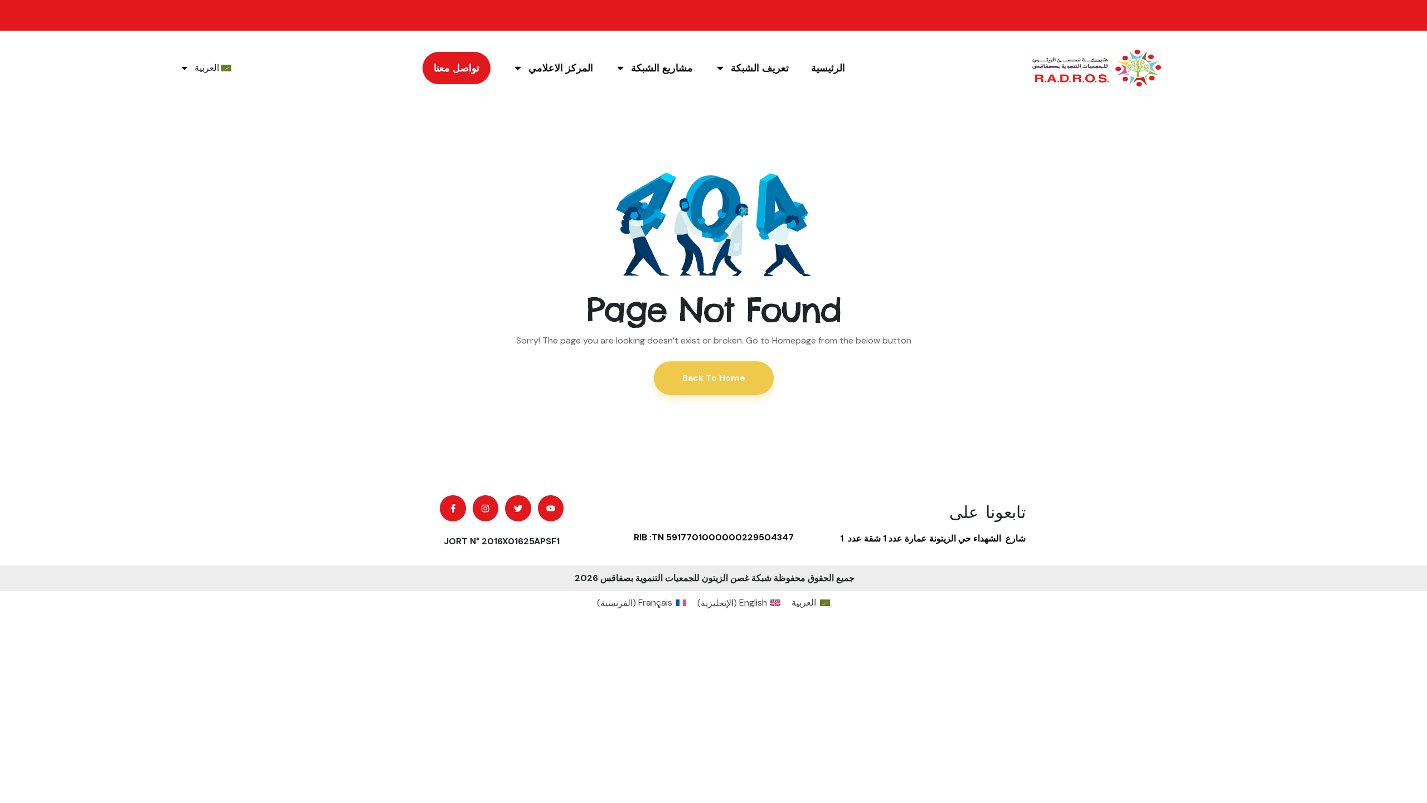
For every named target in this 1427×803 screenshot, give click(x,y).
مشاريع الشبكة (662, 68)
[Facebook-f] (453, 508)
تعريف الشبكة (760, 68)
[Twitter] (518, 508)
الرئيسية (828, 68)
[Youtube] (551, 508)
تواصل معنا (456, 68)
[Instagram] (486, 508)
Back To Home (713, 378)
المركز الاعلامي (560, 68)
